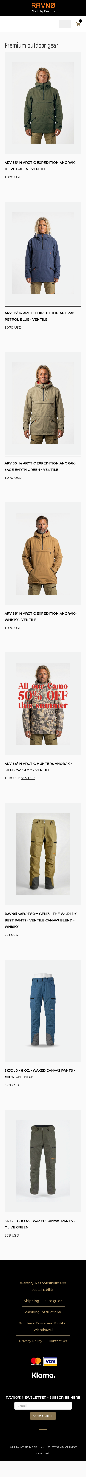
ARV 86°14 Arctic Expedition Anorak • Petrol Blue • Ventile (41, 316)
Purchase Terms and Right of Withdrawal (43, 1326)
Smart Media (29, 1447)
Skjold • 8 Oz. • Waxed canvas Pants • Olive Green (40, 1224)
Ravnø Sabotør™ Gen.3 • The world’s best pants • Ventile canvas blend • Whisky (41, 920)
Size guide (53, 1301)
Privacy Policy (30, 1341)
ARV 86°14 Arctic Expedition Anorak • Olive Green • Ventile (41, 166)
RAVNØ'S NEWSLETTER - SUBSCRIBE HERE (43, 1397)
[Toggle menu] (8, 24)
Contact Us (58, 1341)
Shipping (31, 1301)
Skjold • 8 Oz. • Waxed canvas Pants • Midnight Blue (40, 1073)
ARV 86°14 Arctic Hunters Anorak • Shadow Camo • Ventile (38, 767)
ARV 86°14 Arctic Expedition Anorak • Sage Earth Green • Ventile (41, 466)
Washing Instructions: (43, 1312)
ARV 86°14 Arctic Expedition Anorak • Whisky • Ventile (41, 616)
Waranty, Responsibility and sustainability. (43, 1286)
